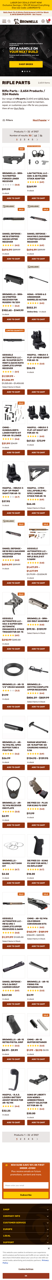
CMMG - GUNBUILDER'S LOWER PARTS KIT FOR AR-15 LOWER (11, 431)
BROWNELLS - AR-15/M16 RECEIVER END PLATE (11, 805)
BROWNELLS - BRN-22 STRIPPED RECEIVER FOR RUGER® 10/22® (12, 298)
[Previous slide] (3, 50)
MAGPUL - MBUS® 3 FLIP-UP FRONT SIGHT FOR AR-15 (12, 491)
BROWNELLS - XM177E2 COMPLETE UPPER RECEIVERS (37, 687)
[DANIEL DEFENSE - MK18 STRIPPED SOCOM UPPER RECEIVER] (13, 219)
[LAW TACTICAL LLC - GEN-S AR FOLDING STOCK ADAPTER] (38, 158)
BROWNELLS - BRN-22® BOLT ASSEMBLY (38, 619)
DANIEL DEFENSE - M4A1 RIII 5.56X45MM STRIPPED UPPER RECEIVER (38, 237)
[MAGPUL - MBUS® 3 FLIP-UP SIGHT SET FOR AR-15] (38, 412)
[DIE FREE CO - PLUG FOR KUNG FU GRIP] (38, 788)
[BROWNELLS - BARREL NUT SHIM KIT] (13, 845)
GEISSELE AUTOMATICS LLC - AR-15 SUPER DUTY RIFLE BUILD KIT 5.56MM (37, 554)
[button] (4, 21)
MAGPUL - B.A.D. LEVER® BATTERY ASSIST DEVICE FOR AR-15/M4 (12, 1098)
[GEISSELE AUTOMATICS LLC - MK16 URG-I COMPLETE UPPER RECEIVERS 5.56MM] (13, 903)
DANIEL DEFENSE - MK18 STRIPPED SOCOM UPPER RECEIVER (12, 237)
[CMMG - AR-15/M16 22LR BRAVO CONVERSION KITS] (38, 903)
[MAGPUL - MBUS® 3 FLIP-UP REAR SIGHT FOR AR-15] (38, 340)
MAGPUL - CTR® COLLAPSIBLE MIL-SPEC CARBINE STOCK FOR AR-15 (37, 492)
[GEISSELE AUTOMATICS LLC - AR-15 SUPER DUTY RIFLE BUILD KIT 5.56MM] (38, 533)
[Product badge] (34, 145)
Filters (9, 120)
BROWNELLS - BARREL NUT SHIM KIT (12, 863)
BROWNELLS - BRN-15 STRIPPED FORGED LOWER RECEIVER (12, 177)
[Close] (49, 1248)
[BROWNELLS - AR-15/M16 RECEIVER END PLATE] (13, 788)
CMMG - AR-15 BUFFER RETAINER (37, 1040)
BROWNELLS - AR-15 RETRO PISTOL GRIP (13, 1040)
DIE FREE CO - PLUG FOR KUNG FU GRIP (37, 804)
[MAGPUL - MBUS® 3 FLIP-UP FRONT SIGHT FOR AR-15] (13, 473)
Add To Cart (13, 198)
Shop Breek (26, 64)
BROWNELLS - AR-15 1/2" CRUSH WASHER (13, 685)
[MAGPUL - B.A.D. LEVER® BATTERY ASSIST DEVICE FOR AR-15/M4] (13, 1079)
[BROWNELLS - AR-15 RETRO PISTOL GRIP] (13, 1024)
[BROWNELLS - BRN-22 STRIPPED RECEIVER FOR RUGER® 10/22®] (13, 279)
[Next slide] (48, 50)
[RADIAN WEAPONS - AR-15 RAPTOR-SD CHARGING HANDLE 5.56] (38, 727)
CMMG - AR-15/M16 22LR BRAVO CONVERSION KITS (37, 921)
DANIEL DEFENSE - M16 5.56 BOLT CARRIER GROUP (12, 984)
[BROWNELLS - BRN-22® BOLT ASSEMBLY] (38, 603)
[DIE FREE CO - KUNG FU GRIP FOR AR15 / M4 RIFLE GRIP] (38, 845)
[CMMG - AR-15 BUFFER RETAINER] (38, 1024)
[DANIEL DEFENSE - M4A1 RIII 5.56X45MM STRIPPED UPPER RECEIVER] (38, 219)
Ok (26, 1276)
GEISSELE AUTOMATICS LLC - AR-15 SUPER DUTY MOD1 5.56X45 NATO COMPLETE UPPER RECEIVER (13, 362)
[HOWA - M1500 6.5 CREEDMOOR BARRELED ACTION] (38, 279)
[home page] (26, 22)
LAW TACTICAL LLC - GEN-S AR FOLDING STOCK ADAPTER (38, 176)
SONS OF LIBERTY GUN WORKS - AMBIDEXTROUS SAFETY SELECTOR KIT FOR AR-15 (37, 1100)
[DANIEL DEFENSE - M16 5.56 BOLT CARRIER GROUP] (13, 966)
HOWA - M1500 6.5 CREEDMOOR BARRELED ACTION (37, 297)
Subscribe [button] (26, 1195)
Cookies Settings (26, 1269)
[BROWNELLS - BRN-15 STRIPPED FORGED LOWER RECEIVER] (13, 158)
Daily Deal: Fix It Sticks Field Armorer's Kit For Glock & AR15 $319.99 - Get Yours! (26, 13)
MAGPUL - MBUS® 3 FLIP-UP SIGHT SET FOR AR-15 (37, 430)
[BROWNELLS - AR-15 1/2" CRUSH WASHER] (13, 669)
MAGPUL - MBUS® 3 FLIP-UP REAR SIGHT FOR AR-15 (38, 357)
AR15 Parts (43, 98)
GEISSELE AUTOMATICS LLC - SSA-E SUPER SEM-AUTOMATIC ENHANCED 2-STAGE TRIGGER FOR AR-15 (13, 625)
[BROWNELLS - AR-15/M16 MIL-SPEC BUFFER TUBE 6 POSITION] (13, 727)
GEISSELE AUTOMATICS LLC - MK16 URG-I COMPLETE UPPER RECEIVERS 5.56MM (12, 923)
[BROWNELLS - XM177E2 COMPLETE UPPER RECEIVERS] (38, 669)
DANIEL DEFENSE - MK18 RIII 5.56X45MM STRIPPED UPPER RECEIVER (13, 552)
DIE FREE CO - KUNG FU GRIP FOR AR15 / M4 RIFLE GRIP (37, 863)
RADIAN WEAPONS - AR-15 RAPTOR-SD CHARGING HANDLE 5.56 (37, 746)
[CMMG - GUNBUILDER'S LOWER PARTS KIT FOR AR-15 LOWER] (13, 412)
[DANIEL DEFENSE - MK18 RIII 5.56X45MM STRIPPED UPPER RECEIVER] (13, 533)
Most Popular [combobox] (40, 120)
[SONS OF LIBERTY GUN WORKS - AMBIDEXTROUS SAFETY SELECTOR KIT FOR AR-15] (38, 1079)
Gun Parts (19, 108)
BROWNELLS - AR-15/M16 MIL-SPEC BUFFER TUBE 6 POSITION (11, 746)
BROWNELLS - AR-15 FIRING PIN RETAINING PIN (38, 984)
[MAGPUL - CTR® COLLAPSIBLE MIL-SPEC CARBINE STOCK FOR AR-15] (38, 473)
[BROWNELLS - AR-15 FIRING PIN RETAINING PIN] (38, 966)
